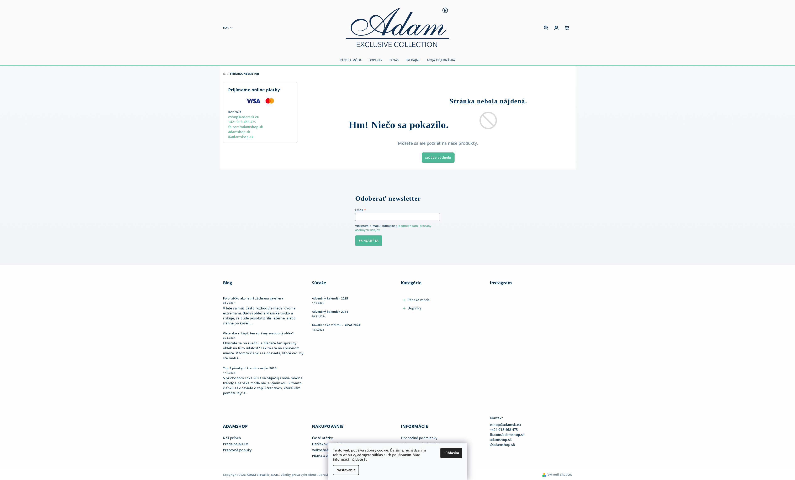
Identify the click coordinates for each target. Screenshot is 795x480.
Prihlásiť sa (368, 240)
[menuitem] (350, 60)
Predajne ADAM (236, 444)
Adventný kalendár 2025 (330, 298)
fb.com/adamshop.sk (245, 127)
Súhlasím (451, 453)
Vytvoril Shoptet (559, 474)
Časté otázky (322, 438)
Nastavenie (345, 470)
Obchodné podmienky (419, 438)
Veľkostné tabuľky (326, 450)
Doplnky (414, 308)
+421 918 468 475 (242, 122)
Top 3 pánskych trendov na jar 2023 (250, 368)
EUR (226, 28)
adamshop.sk (239, 132)
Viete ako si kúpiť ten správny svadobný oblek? (258, 333)
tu (365, 459)
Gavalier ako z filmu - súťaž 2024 (336, 325)
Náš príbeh (232, 438)
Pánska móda (419, 300)
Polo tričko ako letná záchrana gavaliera (253, 298)
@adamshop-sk (241, 137)
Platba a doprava (326, 456)
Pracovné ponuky (237, 450)
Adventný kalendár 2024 (330, 311)
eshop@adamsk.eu (243, 117)
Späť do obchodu (438, 158)
